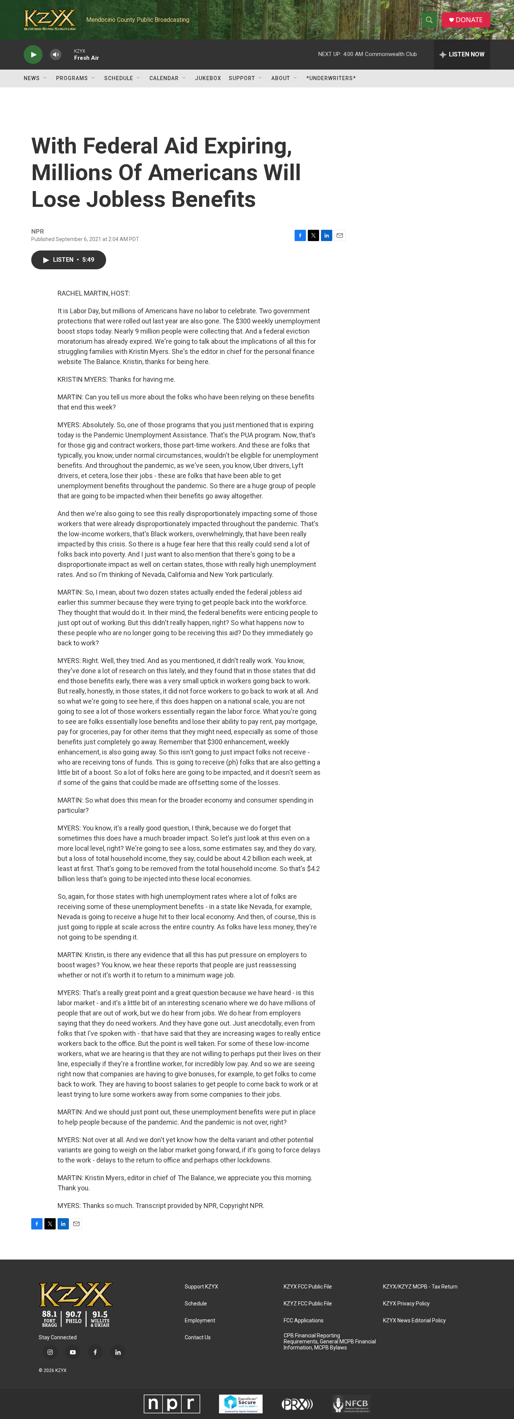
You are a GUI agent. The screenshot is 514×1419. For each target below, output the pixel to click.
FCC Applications (304, 1320)
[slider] (68, 54)
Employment (200, 1320)
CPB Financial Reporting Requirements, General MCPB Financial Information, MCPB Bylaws (330, 1342)
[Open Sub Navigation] (46, 78)
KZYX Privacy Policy (406, 1304)
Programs (72, 78)
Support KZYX (201, 1287)
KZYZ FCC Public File (308, 1304)
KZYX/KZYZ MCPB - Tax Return (420, 1287)
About (280, 78)
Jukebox (208, 78)
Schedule (118, 78)
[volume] (55, 54)
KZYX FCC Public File (308, 1287)
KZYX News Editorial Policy (414, 1320)
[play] (33, 54)
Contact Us (198, 1337)
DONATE (469, 20)
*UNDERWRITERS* (331, 78)
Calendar (164, 78)
